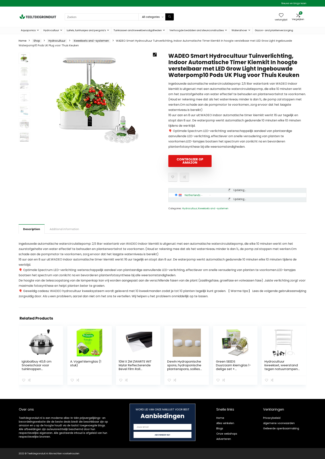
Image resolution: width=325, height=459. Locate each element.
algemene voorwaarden (279, 423)
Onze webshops (226, 434)
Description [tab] (31, 229)
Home (23, 41)
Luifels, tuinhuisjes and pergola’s (86, 30)
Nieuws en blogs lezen (293, 3)
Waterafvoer (239, 30)
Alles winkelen (225, 423)
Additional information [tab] (64, 229)
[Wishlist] (281, 15)
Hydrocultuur (51, 30)
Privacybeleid (271, 418)
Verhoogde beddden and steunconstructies (196, 30)
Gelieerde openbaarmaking (281, 428)
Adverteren (223, 439)
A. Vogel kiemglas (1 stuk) (85, 363)
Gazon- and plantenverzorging (274, 30)
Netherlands (192, 195)
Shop (36, 41)
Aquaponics (28, 30)
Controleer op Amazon (190, 161)
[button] (155, 54)
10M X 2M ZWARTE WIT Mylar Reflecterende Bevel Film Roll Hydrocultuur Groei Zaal (135, 369)
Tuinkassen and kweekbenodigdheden (138, 30)
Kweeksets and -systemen (91, 41)
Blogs (219, 428)
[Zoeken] (169, 16)
